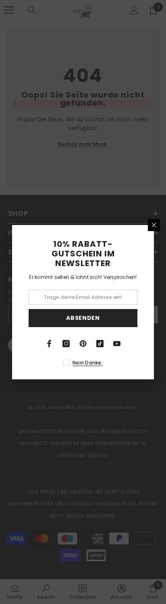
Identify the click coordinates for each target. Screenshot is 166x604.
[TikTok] (99, 343)
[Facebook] (49, 343)
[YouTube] (116, 343)
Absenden (83, 318)
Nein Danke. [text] (88, 362)
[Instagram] (66, 343)
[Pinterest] (83, 343)
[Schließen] (154, 225)
